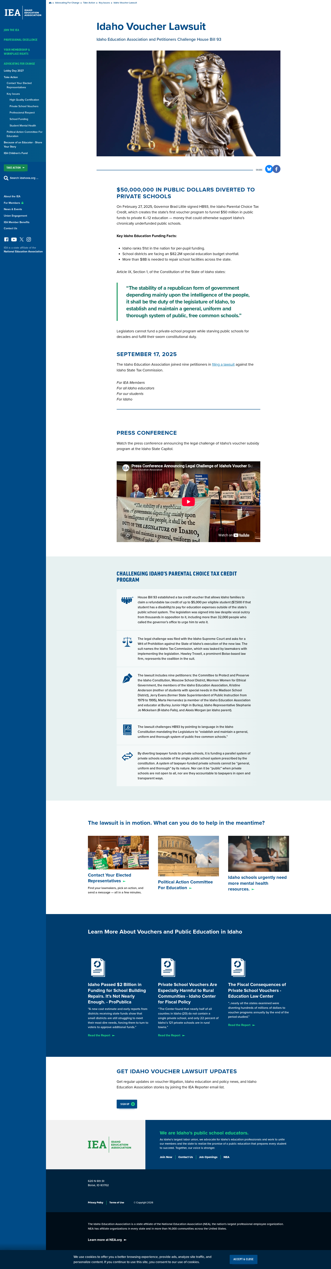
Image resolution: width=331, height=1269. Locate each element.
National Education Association (23, 251)
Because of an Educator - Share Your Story (23, 144)
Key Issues (13, 93)
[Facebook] (6, 240)
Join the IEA (11, 30)
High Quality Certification (24, 99)
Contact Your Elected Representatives (19, 85)
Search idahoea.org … (24, 178)
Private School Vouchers (24, 106)
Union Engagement (15, 215)
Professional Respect (22, 112)
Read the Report (99, 1035)
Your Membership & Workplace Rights (17, 51)
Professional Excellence (21, 39)
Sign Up (124, 1104)
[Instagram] (29, 240)
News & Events (13, 209)
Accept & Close (244, 1259)
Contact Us (10, 228)
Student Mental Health (23, 125)
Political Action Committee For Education (25, 134)
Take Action (11, 77)
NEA (226, 1157)
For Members (12, 203)
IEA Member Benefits (16, 222)
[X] (21, 240)
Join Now (166, 1157)
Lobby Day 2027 (14, 70)
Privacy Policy (95, 1202)
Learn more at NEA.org (105, 1240)
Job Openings (208, 1157)
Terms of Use (116, 1202)
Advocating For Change (19, 63)
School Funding (19, 119)
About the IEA (12, 196)
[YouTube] (14, 240)
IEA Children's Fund (16, 153)
